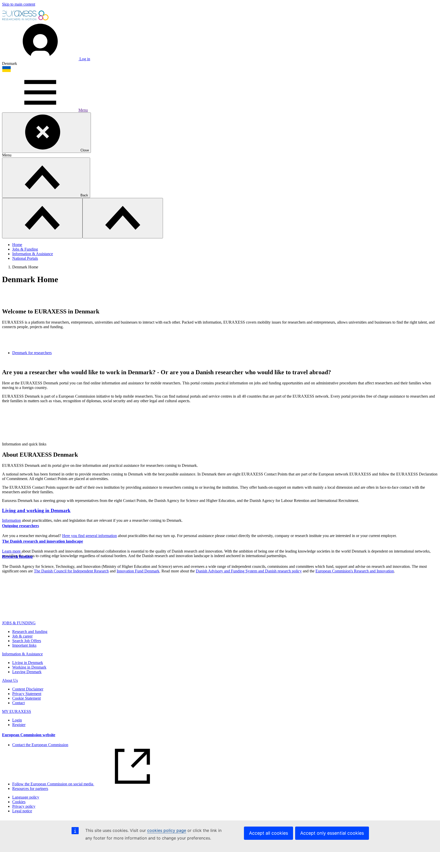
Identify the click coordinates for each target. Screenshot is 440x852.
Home (17, 244)
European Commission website (28, 735)
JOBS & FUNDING (19, 623)
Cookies (18, 802)
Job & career (22, 636)
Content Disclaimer (27, 689)
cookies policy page (166, 830)
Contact (18, 703)
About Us (10, 680)
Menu (83, 110)
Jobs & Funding (25, 249)
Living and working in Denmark (36, 510)
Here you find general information (89, 535)
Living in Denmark (27, 662)
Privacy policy (23, 806)
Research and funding (29, 631)
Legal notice (22, 811)
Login (17, 720)
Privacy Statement (26, 693)
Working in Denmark (29, 667)
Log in (84, 59)
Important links (24, 645)
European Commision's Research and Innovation (354, 571)
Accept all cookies (268, 833)
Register (18, 725)
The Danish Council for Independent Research (71, 571)
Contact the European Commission (40, 745)
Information (11, 520)
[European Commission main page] (25, 20)
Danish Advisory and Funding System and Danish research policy (249, 571)
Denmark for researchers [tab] (32, 353)
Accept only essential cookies (332, 833)
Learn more (12, 551)
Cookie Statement (26, 698)
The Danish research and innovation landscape (42, 541)
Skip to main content (18, 4)
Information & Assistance (32, 254)
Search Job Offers (26, 641)
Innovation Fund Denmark (138, 571)
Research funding (17, 556)
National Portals (25, 258)
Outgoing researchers (20, 526)
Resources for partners (30, 788)
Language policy (25, 797)
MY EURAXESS (16, 711)
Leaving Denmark (27, 672)
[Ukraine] (6, 71)
